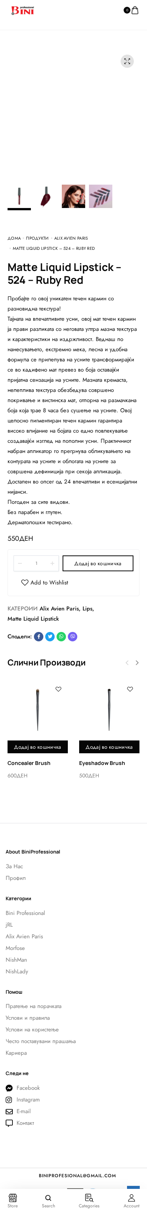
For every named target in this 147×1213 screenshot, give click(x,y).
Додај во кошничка (97, 563)
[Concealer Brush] (38, 710)
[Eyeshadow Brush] (109, 710)
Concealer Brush (29, 762)
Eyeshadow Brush (102, 762)
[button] (137, 663)
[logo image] (23, 10)
